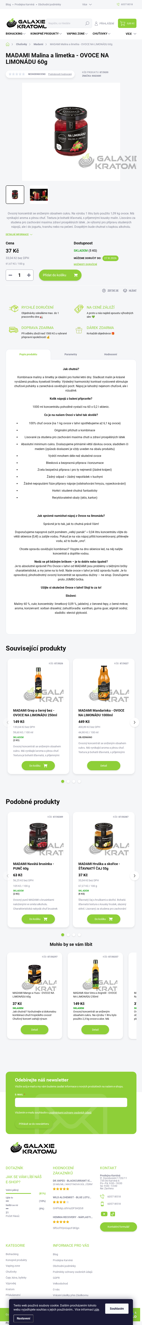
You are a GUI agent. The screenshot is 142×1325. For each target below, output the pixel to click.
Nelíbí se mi (12, 1205)
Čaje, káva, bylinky (16, 1277)
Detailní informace (17, 234)
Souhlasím (117, 1308)
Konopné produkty (16, 1260)
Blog (8, 4)
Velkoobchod (60, 1283)
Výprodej (11, 1283)
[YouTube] (104, 1213)
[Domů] (9, 44)
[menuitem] (16, 33)
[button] (62, 781)
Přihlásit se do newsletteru (34, 1123)
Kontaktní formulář (118, 1226)
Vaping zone (13, 1265)
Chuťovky (11, 1271)
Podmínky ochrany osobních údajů (72, 1271)
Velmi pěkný (12, 1190)
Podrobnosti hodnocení (60, 74)
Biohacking (12, 1254)
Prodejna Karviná (24, 4)
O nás (56, 1289)
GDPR (56, 1277)
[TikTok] (112, 1213)
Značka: (91, 76)
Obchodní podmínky (49, 4)
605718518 (114, 1196)
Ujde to (9, 1197)
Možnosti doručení (85, 264)
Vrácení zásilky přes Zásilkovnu (70, 1295)
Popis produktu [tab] (28, 354)
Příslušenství (13, 1295)
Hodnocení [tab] (110, 354)
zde (96, 1309)
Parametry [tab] (71, 354)
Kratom (10, 1289)
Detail (103, 765)
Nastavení (23, 1318)
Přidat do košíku (54, 275)
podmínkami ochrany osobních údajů (70, 1112)
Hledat (87, 23)
